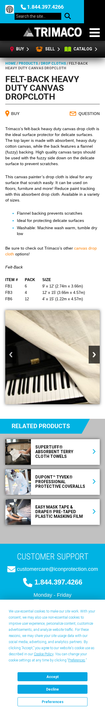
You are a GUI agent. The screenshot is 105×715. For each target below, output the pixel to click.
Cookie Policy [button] (43, 654)
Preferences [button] (76, 660)
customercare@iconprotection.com (57, 569)
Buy (20, 49)
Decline (52, 689)
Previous (10, 354)
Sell (49, 49)
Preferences (53, 702)
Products (28, 63)
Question (89, 113)
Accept (52, 677)
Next (94, 354)
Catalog (83, 49)
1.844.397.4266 (45, 7)
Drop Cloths (53, 63)
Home (10, 63)
